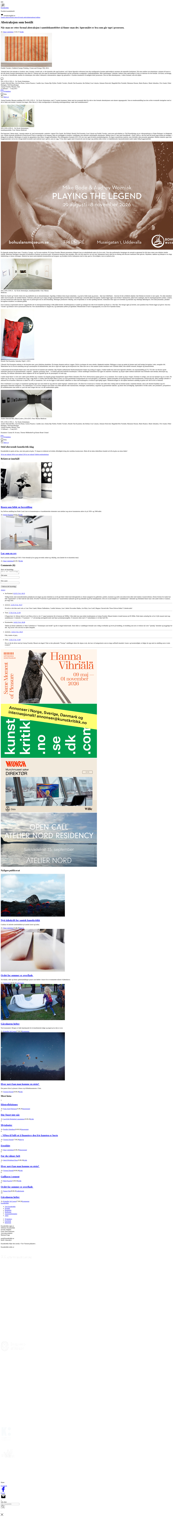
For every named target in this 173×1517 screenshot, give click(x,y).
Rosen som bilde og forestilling (16, 507)
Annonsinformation (11, 1214)
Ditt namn (4, 575)
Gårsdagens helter (10, 1024)
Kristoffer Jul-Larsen (9, 1031)
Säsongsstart (26, 1109)
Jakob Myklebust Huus (10, 1160)
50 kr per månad (6, 454)
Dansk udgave (5, 17)
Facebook (8, 1221)
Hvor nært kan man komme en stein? (20, 1084)
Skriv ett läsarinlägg (7, 569)
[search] (3, 5)
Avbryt (3, 590)
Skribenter (8, 1212)
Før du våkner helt (10, 1156)
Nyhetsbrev (8, 1219)
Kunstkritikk (5, 8)
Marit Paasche (7, 1181)
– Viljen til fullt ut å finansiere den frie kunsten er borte (29, 1135)
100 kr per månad (17, 454)
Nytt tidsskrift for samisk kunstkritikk (20, 920)
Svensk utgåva (23, 17)
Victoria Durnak (8, 1092)
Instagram (8, 1222)
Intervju (21, 928)
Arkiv (7, 1215)
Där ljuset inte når (10, 1115)
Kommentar (25, 1031)
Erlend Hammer (8, 515)
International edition (34, 17)
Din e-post (4, 581)
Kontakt (7, 1208)
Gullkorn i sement (10, 1176)
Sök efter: (4, 1502)
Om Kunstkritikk (10, 1206)
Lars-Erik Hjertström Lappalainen (13, 1119)
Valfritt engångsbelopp (42, 454)
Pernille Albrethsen (9, 1129)
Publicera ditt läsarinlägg (9, 586)
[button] (2, 3)
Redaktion (8, 1210)
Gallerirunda (20, 983)
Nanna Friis (7, 983)
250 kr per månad (29, 454)
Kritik (22, 32)
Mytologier (6, 1125)
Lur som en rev (9, 553)
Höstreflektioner (9, 1104)
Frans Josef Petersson (10, 1109)
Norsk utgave (14, 17)
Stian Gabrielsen (8, 32)
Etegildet (5, 1145)
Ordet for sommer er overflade (17, 975)
